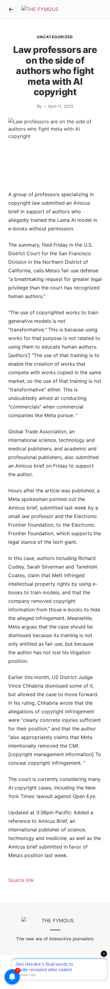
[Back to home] (11, 9)
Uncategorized (55, 37)
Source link (21, 880)
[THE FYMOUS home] (39, 9)
